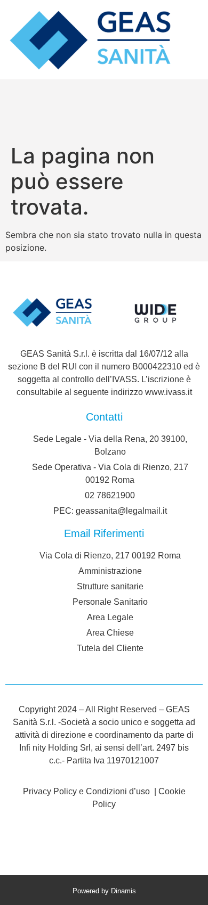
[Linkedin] (104, 842)
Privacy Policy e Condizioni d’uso (87, 791)
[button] (12, 109)
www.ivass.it (168, 392)
